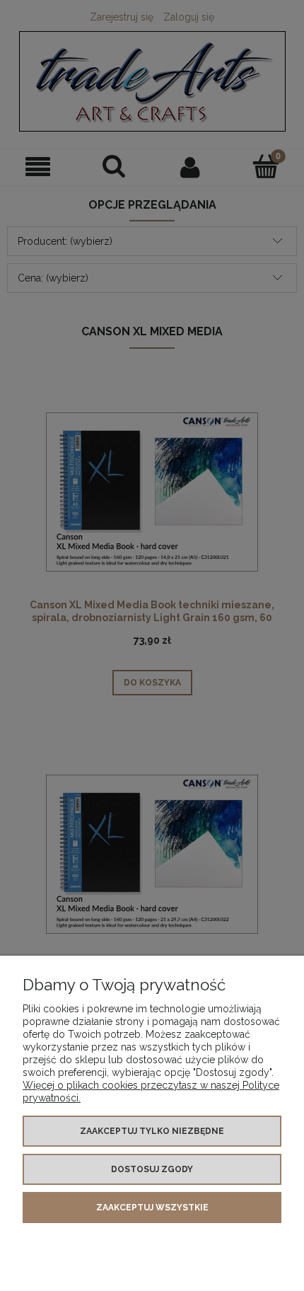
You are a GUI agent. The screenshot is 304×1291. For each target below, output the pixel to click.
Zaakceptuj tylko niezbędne (152, 1131)
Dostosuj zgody (152, 1169)
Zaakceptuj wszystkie (152, 1207)
